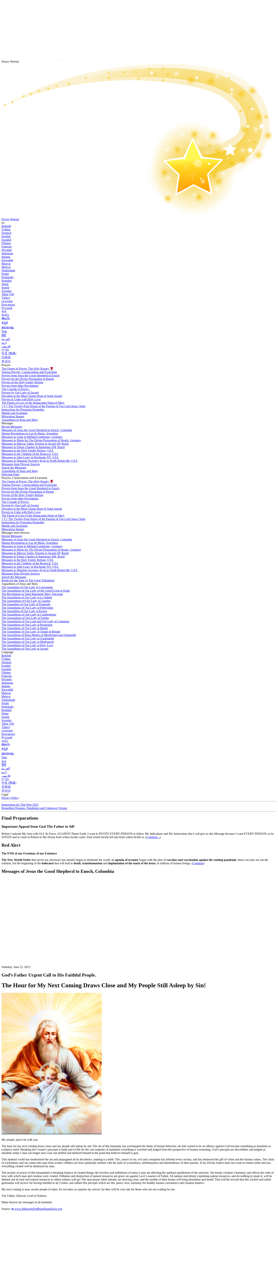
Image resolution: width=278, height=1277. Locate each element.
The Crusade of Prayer (15, 389)
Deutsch (6, 233)
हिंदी (4, 335)
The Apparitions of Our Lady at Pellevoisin (27, 607)
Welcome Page (10, 474)
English (6, 236)
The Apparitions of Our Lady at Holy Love (27, 645)
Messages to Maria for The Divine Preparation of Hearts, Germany (41, 440)
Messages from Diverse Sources (21, 464)
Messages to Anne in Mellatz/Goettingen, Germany (32, 436)
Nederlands (8, 270)
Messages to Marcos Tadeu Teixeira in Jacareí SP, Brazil (35, 443)
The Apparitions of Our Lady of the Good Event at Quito (36, 590)
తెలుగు (6, 318)
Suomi (5, 287)
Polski (5, 273)
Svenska (7, 291)
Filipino (6, 243)
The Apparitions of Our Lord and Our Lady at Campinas (35, 621)
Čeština (6, 229)
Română (7, 280)
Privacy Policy (10, 797)
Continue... (153, 837)
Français (7, 246)
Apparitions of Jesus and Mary (20, 419)
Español (6, 239)
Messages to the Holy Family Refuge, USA (28, 450)
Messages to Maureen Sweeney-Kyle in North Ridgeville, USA (40, 460)
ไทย (4, 331)
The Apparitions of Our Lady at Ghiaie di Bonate (31, 631)
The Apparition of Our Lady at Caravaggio (27, 587)
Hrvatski (7, 250)
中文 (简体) (9, 353)
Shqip (5, 284)
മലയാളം (8, 327)
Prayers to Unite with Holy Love (21, 399)
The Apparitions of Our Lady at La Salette (27, 597)
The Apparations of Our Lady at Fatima (25, 618)
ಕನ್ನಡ (5, 322)
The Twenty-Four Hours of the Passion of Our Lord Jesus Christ (43, 406)
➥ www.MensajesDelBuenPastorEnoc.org (36, 1208)
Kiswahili (7, 260)
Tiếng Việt (8, 294)
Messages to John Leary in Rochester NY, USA (30, 457)
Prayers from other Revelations (20, 385)
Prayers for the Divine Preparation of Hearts (28, 378)
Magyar (6, 263)
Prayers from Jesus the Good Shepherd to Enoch (30, 375)
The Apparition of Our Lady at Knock (24, 611)
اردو (4, 342)
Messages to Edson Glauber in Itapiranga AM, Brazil (33, 447)
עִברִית (5, 349)
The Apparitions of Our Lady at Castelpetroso (29, 614)
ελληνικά (7, 301)
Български (8, 304)
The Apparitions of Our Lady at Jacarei (25, 648)
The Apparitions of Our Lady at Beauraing (27, 624)
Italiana (6, 256)
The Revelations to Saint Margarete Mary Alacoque (32, 594)
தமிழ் (5, 740)
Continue (198, 863)
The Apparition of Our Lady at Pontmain (26, 604)
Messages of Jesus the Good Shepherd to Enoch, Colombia (37, 430)
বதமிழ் (5, 314)
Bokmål (6, 226)
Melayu (6, 267)
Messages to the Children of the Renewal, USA (30, 454)
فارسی (6, 346)
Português (7, 277)
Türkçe (6, 297)
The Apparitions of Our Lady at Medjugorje (28, 641)
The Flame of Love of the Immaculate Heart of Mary (33, 402)
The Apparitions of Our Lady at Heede (25, 628)
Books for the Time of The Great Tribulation (28, 580)
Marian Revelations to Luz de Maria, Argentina (30, 433)
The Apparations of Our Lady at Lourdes (26, 600)
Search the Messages (14, 467)
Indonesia (7, 253)
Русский (7, 308)
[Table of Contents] (30, 934)
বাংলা (4, 311)
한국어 (6, 361)
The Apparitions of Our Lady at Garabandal (28, 638)
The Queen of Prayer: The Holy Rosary (28, 368)
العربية (6, 339)
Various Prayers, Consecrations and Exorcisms (29, 372)
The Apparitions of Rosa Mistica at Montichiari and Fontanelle (39, 635)
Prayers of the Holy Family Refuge (22, 382)
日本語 (6, 357)
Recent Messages (12, 426)
